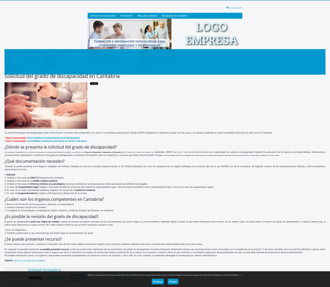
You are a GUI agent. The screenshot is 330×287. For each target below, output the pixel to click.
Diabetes (144, 57)
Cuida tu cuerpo (31, 55)
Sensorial (61, 53)
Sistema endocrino (50, 64)
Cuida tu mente (31, 57)
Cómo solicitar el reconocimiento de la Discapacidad (53, 138)
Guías (157, 53)
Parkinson (144, 62)
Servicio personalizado (103, 15)
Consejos (145, 50)
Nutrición (8, 62)
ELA (142, 59)
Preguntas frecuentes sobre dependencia (106, 62)
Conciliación (84, 50)
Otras (45, 69)
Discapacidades (49, 55)
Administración (170, 57)
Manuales (159, 50)
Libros (157, 59)
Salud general (146, 66)
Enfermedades (50, 50)
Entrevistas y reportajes (131, 53)
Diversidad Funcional (68, 50)
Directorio (169, 50)
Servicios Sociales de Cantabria (29, 260)
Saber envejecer (31, 62)
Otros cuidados (11, 73)
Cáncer (46, 53)
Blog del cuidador (147, 15)
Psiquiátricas (48, 57)
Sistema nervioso (50, 66)
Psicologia (9, 64)
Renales (46, 62)
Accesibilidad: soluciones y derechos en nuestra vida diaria (56, 141)
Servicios (8, 69)
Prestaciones (96, 50)
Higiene (7, 57)
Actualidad (127, 50)
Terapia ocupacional (12, 71)
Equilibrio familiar (32, 59)
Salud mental (146, 69)
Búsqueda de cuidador (174, 15)
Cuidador (29, 50)
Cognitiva (61, 55)
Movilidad (8, 59)
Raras (45, 59)
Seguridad (8, 66)
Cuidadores (145, 53)
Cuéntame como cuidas (34, 53)
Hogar (8, 50)
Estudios (158, 55)
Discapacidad (95, 55)
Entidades (168, 55)
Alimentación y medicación (15, 53)
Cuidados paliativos (12, 55)
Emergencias (169, 53)
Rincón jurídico (95, 59)
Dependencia (95, 53)
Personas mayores (148, 64)
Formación (127, 15)
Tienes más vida (31, 64)
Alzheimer (144, 55)
